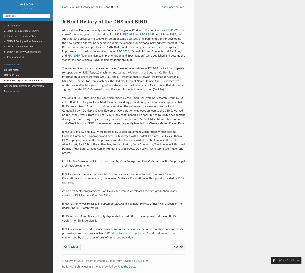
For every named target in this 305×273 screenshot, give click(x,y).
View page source (173, 7)
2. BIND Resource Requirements (21, 31)
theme (97, 266)
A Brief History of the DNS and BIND (24, 80)
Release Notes (11, 70)
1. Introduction (12, 25)
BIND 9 (28, 4)
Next (177, 246)
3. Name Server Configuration (20, 36)
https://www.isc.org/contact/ (129, 233)
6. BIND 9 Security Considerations (22, 51)
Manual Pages (11, 91)
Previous (72, 246)
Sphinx (79, 266)
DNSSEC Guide (12, 75)
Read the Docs (126, 266)
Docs (65, 7)
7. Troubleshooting (14, 57)
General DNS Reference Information (24, 86)
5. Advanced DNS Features (18, 46)
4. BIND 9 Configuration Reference (23, 41)
